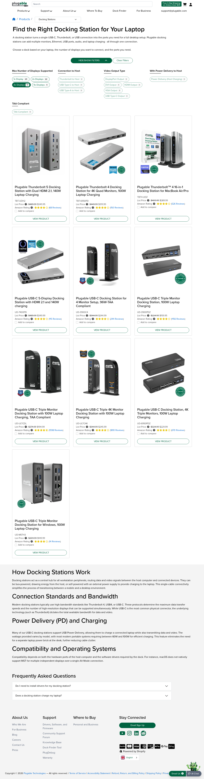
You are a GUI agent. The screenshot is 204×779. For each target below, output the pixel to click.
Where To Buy (94, 10)
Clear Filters (123, 60)
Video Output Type (114, 70)
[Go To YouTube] (122, 734)
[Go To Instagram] (129, 734)
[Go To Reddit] (143, 734)
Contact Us (18, 745)
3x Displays (21, 85)
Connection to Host (69, 70)
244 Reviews (116, 319)
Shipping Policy (153, 773)
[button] (25, 204)
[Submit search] (156, 4)
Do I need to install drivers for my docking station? (43, 686)
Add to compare (26, 211)
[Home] (14, 19)
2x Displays (39, 79)
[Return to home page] (20, 4)
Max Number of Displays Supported (32, 70)
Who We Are (19, 724)
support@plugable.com (174, 10)
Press (15, 750)
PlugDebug (49, 752)
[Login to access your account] (190, 4)
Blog (14, 734)
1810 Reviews (117, 430)
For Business (144, 10)
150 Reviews (116, 207)
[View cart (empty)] (185, 4)
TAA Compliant (20, 103)
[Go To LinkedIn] (136, 734)
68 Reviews (55, 207)
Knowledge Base (52, 742)
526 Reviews (178, 203)
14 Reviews (54, 541)
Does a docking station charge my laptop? (38, 695)
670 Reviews (178, 430)
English (129, 757)
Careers (16, 739)
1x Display (20, 79)
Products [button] (22, 10)
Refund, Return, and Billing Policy (128, 773)
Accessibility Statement (98, 773)
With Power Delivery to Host (166, 70)
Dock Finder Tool (52, 747)
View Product (41, 218)
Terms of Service (77, 773)
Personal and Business (85, 724)
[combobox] (92, 4)
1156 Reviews (178, 319)
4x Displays (40, 85)
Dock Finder (119, 10)
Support (45, 10)
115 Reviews (55, 319)
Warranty (47, 757)
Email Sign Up (137, 725)
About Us (68, 10)
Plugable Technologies (35, 773)
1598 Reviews (56, 430)
